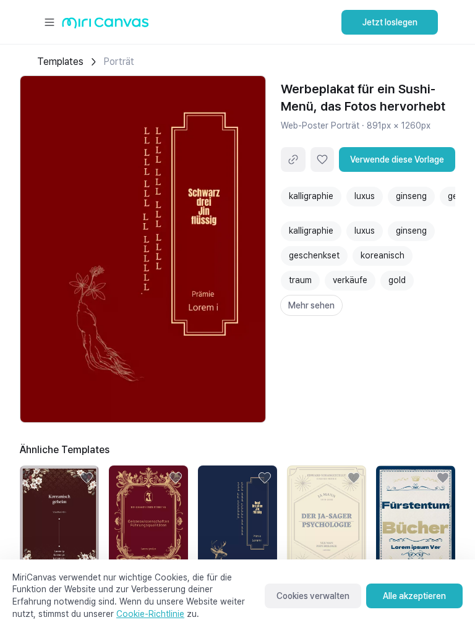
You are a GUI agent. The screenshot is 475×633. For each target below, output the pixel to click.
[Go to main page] (105, 25)
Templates (60, 61)
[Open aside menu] (49, 22)
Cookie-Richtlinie (150, 614)
